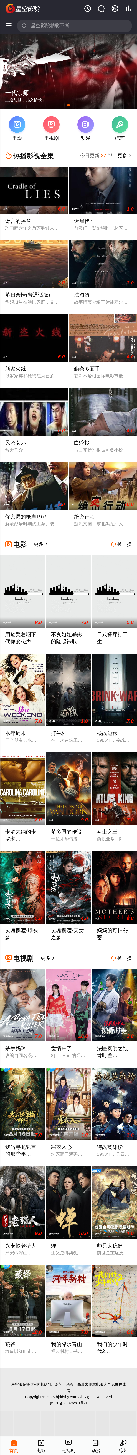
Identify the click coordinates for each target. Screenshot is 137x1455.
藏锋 (10, 1344)
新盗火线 (15, 369)
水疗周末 (15, 733)
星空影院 (18, 1384)
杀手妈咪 (15, 1048)
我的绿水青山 (66, 1344)
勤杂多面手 (87, 369)
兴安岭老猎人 (20, 1246)
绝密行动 (84, 517)
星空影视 (23, 9)
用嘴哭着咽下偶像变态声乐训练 (20, 641)
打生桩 (59, 733)
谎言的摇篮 (18, 221)
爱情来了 (61, 1048)
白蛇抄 (82, 443)
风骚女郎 (15, 443)
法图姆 (82, 295)
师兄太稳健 (110, 1246)
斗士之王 (107, 832)
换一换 (121, 544)
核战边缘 (107, 733)
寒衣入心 (61, 1147)
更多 (124, 155)
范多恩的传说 (66, 832)
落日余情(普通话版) (27, 295)
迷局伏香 (84, 221)
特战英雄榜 (110, 1147)
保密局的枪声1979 (26, 517)
